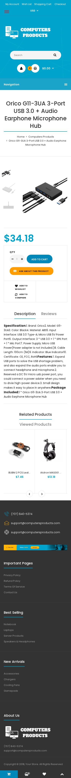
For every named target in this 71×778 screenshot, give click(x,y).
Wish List (27, 4)
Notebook (10, 624)
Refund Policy (12, 581)
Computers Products (41, 137)
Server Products (13, 636)
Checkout (60, 4)
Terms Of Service (14, 586)
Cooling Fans (12, 685)
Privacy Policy (12, 575)
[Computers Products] (35, 39)
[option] (45, 190)
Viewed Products (35, 424)
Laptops (9, 630)
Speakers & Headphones (19, 641)
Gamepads (11, 691)
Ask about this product (34, 271)
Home (21, 137)
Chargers (10, 679)
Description (25, 313)
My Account (12, 4)
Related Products (35, 414)
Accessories (11, 673)
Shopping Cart (42, 4)
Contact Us (10, 592)
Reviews (49, 313)
